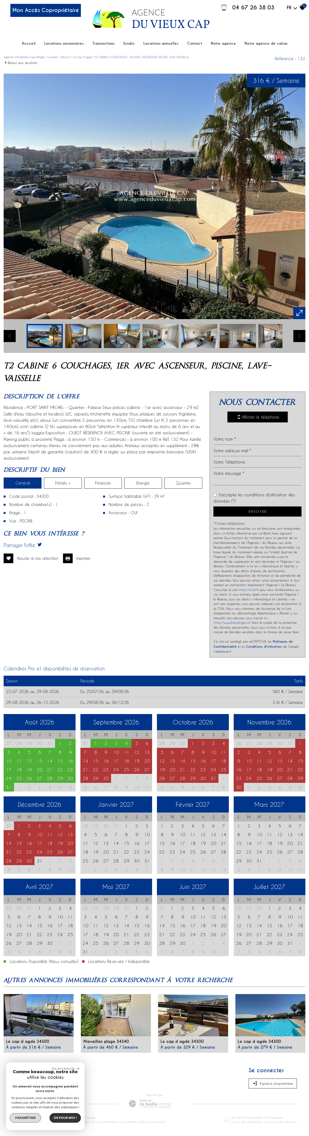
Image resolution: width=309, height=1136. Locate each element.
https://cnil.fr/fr (249, 589)
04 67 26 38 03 (253, 7)
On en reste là (63, 1068)
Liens (123, 1121)
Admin (132, 1121)
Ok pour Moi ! (65, 1117)
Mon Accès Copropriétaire (45, 10)
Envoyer (258, 511)
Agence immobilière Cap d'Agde (24, 57)
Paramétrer (25, 1117)
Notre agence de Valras (266, 43)
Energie (143, 483)
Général (22, 483)
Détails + (62, 483)
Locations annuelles (160, 43)
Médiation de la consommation (96, 1121)
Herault (65, 57)
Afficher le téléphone (259, 417)
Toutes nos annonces (151, 1121)
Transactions (103, 43)
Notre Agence (223, 43)
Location (52, 57)
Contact (194, 43)
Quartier (183, 483)
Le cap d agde (82, 57)
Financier (103, 483)
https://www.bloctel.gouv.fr (231, 622)
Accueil (28, 43)
